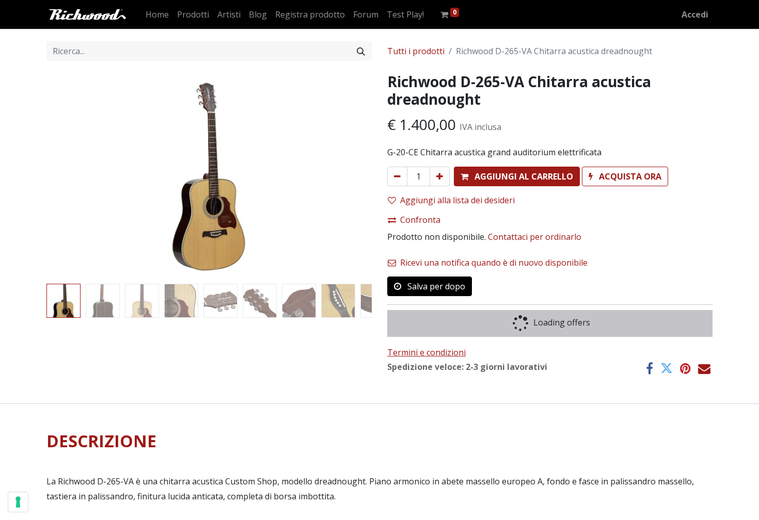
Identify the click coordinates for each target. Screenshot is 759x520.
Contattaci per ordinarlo (534, 236)
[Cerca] (361, 51)
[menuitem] (157, 14)
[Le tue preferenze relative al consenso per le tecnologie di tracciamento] (18, 502)
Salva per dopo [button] (435, 286)
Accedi (695, 14)
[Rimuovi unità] (397, 176)
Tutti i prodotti (416, 51)
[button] (71, 176)
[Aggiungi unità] (440, 176)
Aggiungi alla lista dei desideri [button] (457, 200)
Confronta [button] (420, 219)
